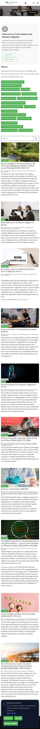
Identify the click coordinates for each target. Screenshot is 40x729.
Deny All (18, 718)
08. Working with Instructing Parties (16, 390)
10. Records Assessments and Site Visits (26, 171)
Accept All (8, 718)
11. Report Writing (32, 274)
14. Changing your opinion (31, 443)
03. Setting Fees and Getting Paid (10, 389)
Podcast (3, 381)
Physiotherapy (4, 335)
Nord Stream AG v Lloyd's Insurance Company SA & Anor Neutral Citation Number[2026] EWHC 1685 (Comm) (16, 666)
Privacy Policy (11, 713)
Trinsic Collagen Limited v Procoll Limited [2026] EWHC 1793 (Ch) (18, 615)
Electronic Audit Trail (26, 548)
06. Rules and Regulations (22, 274)
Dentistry (5, 492)
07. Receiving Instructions (18, 227)
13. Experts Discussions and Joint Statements (11, 494)
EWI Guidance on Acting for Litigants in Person (17, 224)
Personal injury (6, 334)
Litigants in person (7, 227)
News (3, 219)
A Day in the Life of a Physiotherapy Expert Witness (19, 331)
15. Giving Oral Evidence (25, 444)
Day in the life (5, 326)
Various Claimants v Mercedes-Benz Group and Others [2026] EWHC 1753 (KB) (19, 439)
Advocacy (19, 671)
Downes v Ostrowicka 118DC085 (14, 489)
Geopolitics (24, 671)
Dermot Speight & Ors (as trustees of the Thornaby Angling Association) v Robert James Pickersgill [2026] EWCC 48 (18, 166)
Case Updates (4, 160)
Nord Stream (31, 671)
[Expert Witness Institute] (11, 3)
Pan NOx (10, 445)
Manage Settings (11, 723)
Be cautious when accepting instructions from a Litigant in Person (18, 270)
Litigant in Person (15, 228)
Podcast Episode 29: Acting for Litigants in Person (18, 386)
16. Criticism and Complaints (9, 171)
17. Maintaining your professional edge (20, 334)
